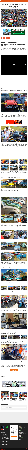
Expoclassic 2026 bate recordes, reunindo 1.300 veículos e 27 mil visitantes (22, 399)
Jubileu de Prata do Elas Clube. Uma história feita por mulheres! (5, 445)
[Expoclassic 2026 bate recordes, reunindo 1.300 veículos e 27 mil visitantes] (23, 394)
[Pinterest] (2, 429)
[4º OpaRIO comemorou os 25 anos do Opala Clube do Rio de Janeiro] (5, 394)
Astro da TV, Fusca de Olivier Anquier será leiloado (5, 442)
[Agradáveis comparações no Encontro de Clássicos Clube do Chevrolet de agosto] (14, 394)
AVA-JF (3, 376)
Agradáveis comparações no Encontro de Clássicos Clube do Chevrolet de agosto (14, 399)
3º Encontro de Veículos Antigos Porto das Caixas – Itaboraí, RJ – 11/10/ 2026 (5, 435)
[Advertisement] (14, 79)
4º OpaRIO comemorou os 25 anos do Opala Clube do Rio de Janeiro (5, 399)
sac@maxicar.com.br (3, 449)
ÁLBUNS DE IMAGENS (14, 370)
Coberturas (14, 3)
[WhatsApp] (7, 427)
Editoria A (14, 7)
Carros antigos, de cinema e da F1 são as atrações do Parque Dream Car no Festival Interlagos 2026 (5, 438)
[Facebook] (3, 427)
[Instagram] (2, 427)
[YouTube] (3, 429)
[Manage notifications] (26, 448)
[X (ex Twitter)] (5, 427)
